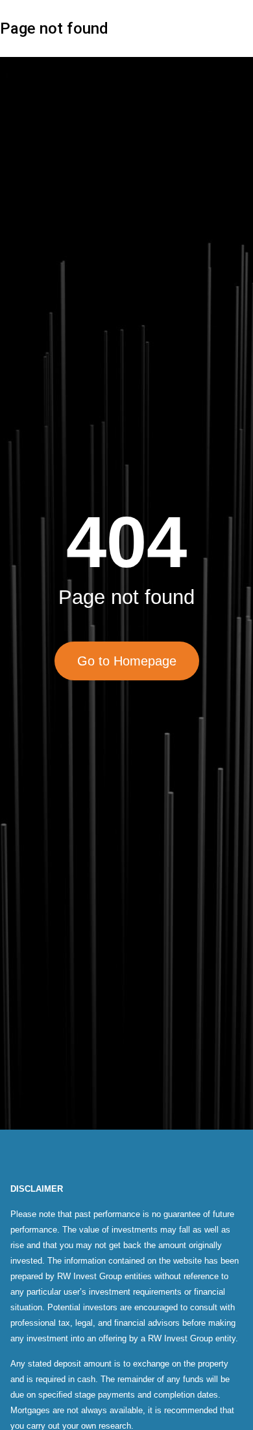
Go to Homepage (126, 661)
